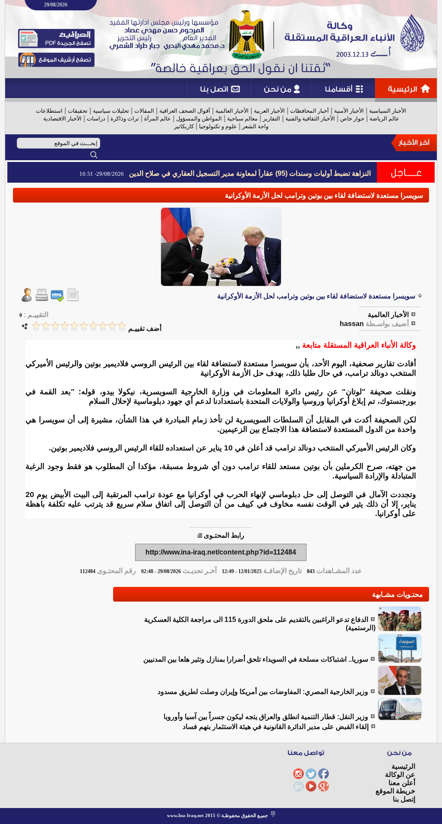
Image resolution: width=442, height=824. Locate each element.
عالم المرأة (157, 118)
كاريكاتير (184, 126)
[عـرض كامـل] (399, 629)
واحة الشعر (255, 126)
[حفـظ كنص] (73, 299)
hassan (352, 323)
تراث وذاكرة (124, 118)
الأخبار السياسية (387, 111)
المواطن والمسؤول (199, 118)
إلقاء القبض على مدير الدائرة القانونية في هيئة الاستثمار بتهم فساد (276, 726)
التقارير (271, 118)
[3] (102, 326)
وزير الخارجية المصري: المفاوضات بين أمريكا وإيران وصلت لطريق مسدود (263, 691)
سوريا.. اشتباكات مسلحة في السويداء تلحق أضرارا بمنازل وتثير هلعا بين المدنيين (255, 659)
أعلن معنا (401, 782)
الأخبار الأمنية (349, 111)
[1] (121, 326)
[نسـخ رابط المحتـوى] (200, 535)
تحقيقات (78, 111)
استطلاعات (49, 111)
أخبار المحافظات (309, 111)
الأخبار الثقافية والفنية (310, 118)
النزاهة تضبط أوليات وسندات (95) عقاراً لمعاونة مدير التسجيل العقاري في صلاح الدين (250, 173)
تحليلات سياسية (111, 111)
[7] (64, 326)
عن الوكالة (400, 774)
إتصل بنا (404, 799)
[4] (93, 326)
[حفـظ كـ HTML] (57, 299)
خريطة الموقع (395, 791)
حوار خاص (352, 118)
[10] (36, 326)
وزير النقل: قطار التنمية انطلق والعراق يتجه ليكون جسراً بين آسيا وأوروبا (266, 716)
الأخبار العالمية (232, 111)
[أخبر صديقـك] (26, 299)
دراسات (96, 118)
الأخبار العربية (269, 111)
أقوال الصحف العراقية (184, 111)
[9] (46, 326)
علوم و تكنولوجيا (218, 126)
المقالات (144, 111)
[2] (112, 326)
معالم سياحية (242, 118)
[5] (83, 326)
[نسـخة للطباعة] (42, 299)
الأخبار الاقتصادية (62, 118)
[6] (74, 326)
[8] (55, 326)
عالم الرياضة (384, 118)
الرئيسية (403, 766)
